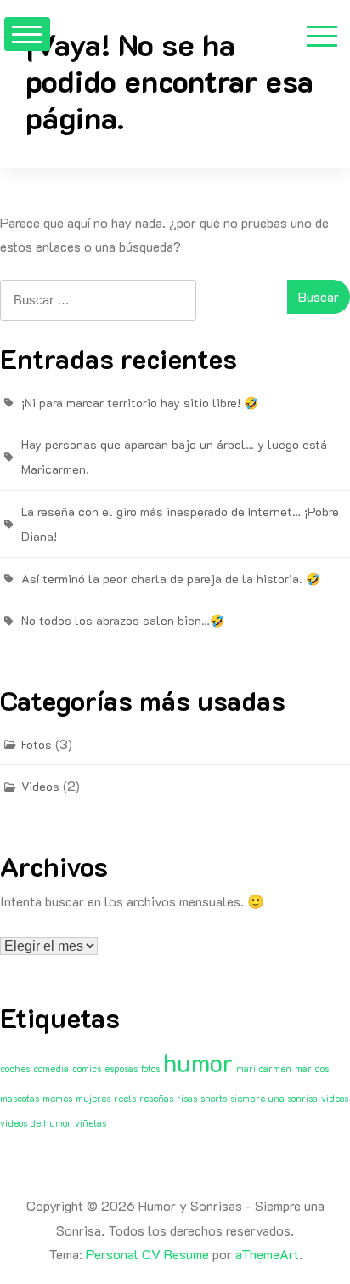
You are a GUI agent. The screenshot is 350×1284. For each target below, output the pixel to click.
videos (334, 1099)
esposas (121, 1069)
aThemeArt (267, 1254)
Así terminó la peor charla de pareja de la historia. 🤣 (170, 579)
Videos (40, 786)
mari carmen (263, 1069)
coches (15, 1069)
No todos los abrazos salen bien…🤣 (122, 620)
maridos (312, 1069)
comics (86, 1069)
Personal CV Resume (147, 1254)
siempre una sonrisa (274, 1099)
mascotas (19, 1099)
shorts (213, 1099)
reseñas (156, 1099)
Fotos (36, 744)
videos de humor (35, 1123)
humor (198, 1062)
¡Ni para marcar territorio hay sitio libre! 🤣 (139, 403)
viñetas (90, 1123)
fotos (150, 1069)
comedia (51, 1069)
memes (57, 1099)
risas (187, 1099)
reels (125, 1099)
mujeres (93, 1099)
